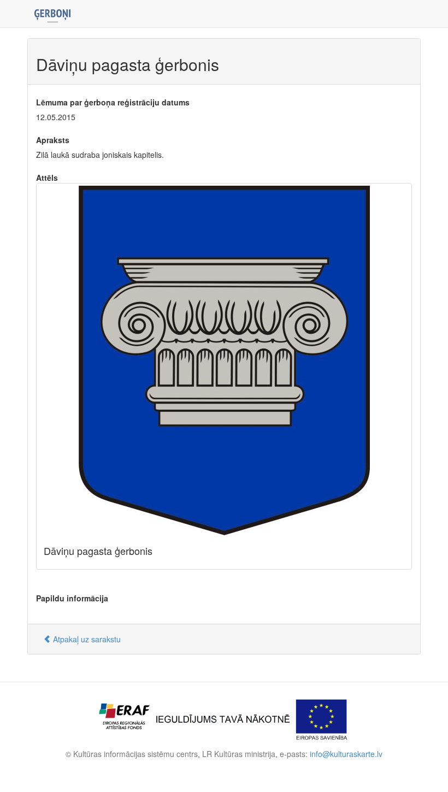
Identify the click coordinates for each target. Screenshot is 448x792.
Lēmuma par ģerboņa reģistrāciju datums (113, 102)
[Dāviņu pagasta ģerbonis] (224, 360)
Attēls (47, 177)
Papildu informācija (72, 598)
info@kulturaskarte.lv (346, 753)
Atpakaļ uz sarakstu (86, 639)
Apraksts (52, 139)
